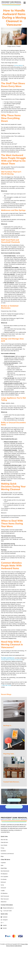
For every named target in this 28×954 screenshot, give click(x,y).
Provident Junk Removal (7, 658)
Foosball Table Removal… (11, 782)
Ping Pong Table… (9, 754)
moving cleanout (18, 65)
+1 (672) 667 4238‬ (6, 685)
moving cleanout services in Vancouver (11, 659)
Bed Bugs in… (7, 725)
